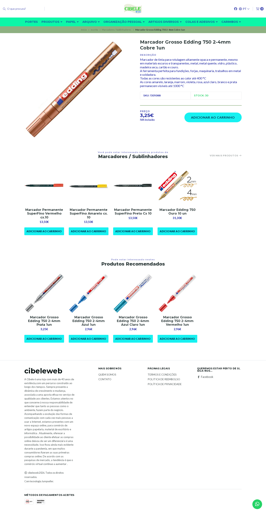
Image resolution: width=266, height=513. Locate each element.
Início (84, 29)
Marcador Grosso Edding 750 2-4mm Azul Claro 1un (133, 320)
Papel (71, 22)
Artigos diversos (164, 22)
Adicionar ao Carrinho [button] (44, 231)
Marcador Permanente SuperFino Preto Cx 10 (133, 211)
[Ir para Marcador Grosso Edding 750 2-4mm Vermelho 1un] (177, 293)
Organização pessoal (123, 22)
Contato (104, 379)
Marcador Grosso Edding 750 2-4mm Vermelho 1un (177, 320)
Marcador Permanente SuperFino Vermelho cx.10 (44, 213)
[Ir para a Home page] (133, 9)
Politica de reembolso (164, 379)
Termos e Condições (162, 374)
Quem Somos (107, 374)
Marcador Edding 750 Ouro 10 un (177, 211)
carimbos (230, 22)
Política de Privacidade (164, 384)
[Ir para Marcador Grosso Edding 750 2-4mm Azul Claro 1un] (133, 293)
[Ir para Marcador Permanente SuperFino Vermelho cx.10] (44, 186)
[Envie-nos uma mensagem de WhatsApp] (257, 504)
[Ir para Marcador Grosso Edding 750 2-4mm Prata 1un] (44, 293)
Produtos (50, 22)
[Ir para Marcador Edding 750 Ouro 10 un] (177, 186)
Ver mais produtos (224, 155)
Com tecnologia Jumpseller (38, 481)
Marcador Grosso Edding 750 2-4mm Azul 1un (88, 320)
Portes (31, 22)
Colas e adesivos (200, 22)
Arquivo (90, 22)
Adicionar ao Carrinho (213, 117)
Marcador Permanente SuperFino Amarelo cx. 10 (88, 213)
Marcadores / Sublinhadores (116, 29)
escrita (94, 29)
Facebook (207, 377)
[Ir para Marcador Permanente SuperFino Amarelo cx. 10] (88, 186)
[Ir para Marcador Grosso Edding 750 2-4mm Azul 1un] (88, 293)
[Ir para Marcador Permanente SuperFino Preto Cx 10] (133, 186)
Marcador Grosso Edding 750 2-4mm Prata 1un (44, 320)
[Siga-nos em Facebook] (236, 9)
